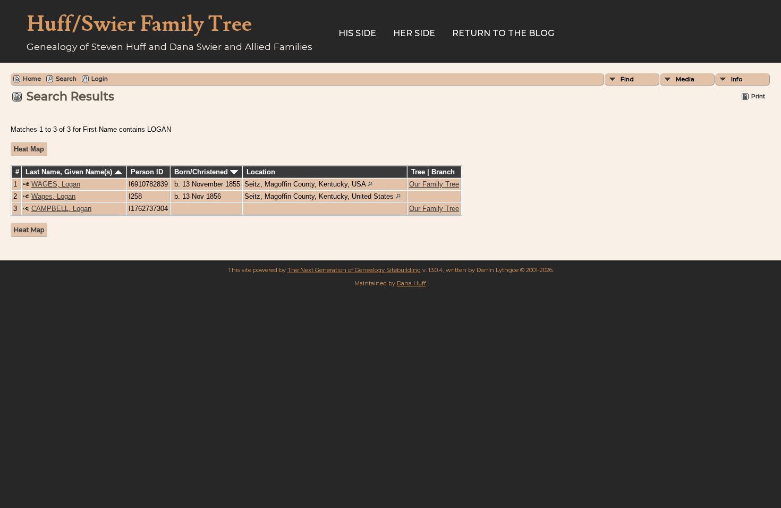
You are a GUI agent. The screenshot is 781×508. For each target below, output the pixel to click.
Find (627, 79)
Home (32, 78)
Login (99, 78)
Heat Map (29, 149)
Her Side (414, 33)
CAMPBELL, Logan (61, 209)
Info (736, 79)
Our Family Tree (434, 184)
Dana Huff (411, 283)
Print (758, 96)
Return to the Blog (503, 33)
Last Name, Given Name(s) (70, 172)
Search (66, 78)
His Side (357, 33)
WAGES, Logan (55, 184)
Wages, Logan (53, 196)
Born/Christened (202, 172)
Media (685, 79)
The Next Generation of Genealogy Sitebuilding (354, 270)
